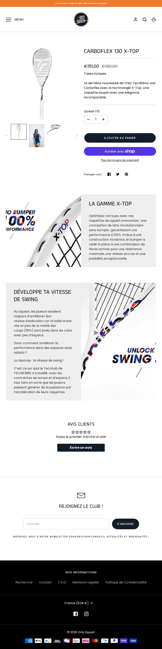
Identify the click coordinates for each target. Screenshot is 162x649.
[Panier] (153, 19)
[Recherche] (144, 19)
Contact (45, 582)
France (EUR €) (76, 603)
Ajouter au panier (120, 138)
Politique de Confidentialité (126, 582)
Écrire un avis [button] (81, 447)
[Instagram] (86, 613)
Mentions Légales (85, 582)
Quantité (92, 111)
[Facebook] (75, 613)
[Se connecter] (135, 19)
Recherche (24, 582)
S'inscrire (125, 524)
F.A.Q (62, 582)
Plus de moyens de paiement (120, 160)
